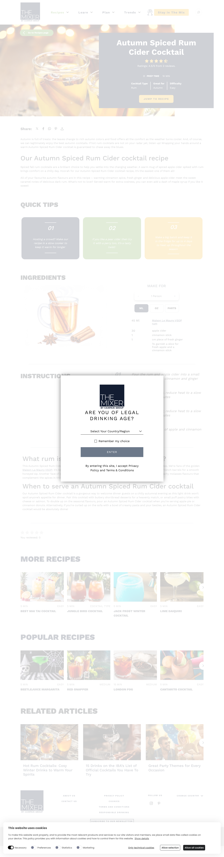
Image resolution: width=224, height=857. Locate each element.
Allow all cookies (194, 847)
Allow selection (170, 847)
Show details (142, 838)
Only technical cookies (141, 847)
